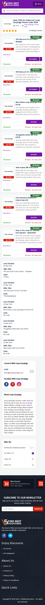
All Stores (7, 549)
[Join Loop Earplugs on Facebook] (6, 384)
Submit (37, 509)
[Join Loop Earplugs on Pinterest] (12, 384)
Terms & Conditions (11, 580)
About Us (7, 566)
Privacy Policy (8, 576)
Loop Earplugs (27, 403)
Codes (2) (7, 459)
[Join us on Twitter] (10, 535)
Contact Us (7, 571)
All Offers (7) (9, 453)
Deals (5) (7, 465)
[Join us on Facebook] (4, 535)
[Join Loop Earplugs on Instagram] (19, 384)
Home (17, 25)
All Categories (8, 553)
